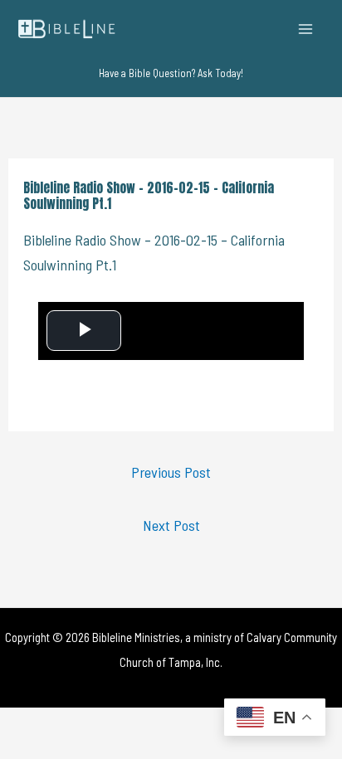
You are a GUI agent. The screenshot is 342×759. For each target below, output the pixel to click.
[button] (171, 73)
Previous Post (171, 472)
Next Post (171, 525)
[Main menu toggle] (305, 28)
